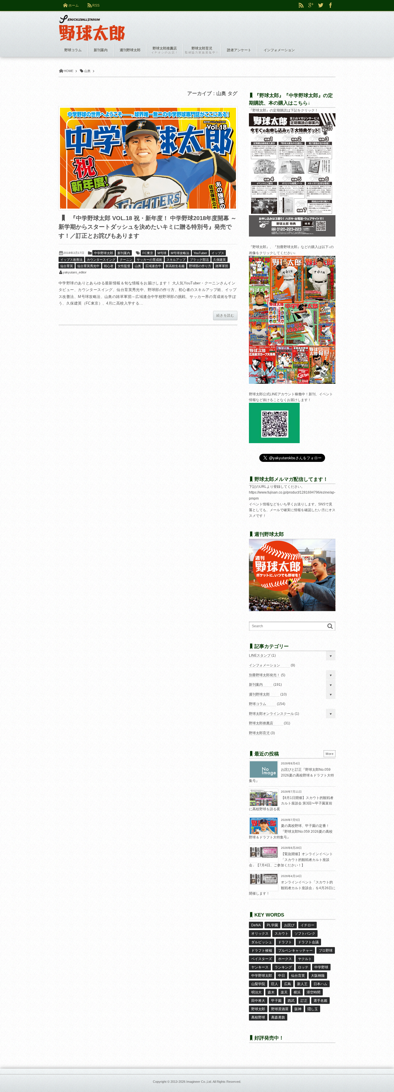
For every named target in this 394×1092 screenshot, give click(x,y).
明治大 (256, 992)
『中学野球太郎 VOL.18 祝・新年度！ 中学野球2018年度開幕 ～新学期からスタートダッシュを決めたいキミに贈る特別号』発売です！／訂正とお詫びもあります (148, 227)
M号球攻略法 (180, 253)
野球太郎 (258, 1009)
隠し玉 (312, 1009)
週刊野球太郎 (259, 694)
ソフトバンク (304, 934)
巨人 (274, 984)
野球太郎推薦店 (261, 723)
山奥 (138, 266)
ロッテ (303, 967)
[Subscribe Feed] (301, 5)
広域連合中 (153, 266)
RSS (96, 5)
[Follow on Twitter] (321, 5)
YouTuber (200, 253)
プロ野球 (326, 951)
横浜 (297, 992)
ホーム (73, 5)
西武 (291, 1001)
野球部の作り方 (200, 266)
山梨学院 (258, 984)
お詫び (289, 925)
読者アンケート (239, 50)
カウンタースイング (101, 259)
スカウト (281, 934)
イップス (217, 253)
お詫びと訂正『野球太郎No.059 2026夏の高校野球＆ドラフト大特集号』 (291, 775)
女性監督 (124, 266)
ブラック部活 (199, 259)
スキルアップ (175, 259)
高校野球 (258, 1017)
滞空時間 (313, 992)
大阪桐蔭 (318, 976)
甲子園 (276, 1001)
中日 (281, 976)
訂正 (304, 1001)
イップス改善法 (71, 259)
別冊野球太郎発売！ (264, 675)
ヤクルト (305, 959)
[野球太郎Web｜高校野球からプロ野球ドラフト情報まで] (92, 23)
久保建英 (219, 259)
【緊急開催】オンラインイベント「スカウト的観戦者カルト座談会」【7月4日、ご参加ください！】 (291, 859)
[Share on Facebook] (330, 5)
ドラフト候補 (261, 951)
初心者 (108, 266)
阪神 (297, 1009)
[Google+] (311, 5)
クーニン (126, 259)
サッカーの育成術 (149, 259)
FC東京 (147, 253)
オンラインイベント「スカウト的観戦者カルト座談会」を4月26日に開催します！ (292, 887)
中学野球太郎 (103, 253)
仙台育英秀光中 (88, 266)
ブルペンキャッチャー (295, 951)
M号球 (161, 253)
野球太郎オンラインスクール (271, 714)
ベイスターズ (261, 959)
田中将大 (258, 1001)
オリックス (260, 934)
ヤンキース (260, 967)
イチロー (307, 925)
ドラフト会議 (308, 942)
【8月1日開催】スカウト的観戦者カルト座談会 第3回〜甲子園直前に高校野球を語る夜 (291, 803)
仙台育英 (66, 266)
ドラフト (285, 942)
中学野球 (321, 967)
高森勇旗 (278, 1017)
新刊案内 (123, 253)
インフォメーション (264, 665)
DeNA (256, 925)
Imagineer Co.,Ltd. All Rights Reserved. (213, 1081)
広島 (287, 984)
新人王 (302, 984)
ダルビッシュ (261, 942)
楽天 (284, 992)
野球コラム (257, 704)
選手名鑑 (320, 1001)
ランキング (283, 967)
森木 (271, 992)
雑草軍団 (221, 266)
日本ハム (320, 984)
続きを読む (225, 315)
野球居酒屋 (279, 1009)
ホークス (285, 959)
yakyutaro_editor (75, 272)
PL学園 (272, 925)
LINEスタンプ (260, 655)
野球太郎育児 (259, 733)
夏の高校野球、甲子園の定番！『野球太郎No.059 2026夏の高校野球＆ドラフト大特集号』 (291, 831)
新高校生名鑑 (175, 266)
